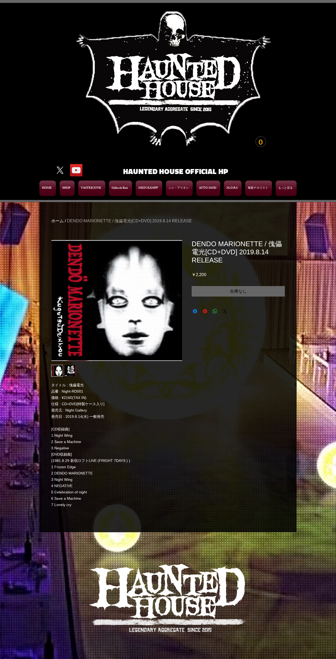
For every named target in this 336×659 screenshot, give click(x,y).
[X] (60, 170)
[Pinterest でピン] (205, 311)
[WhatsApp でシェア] (215, 311)
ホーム (57, 221)
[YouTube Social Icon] (76, 170)
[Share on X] (225, 311)
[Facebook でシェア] (195, 311)
